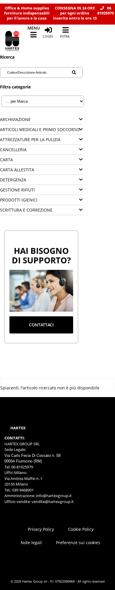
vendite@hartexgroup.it (53, 501)
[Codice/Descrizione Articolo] (74, 72)
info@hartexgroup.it (53, 495)
